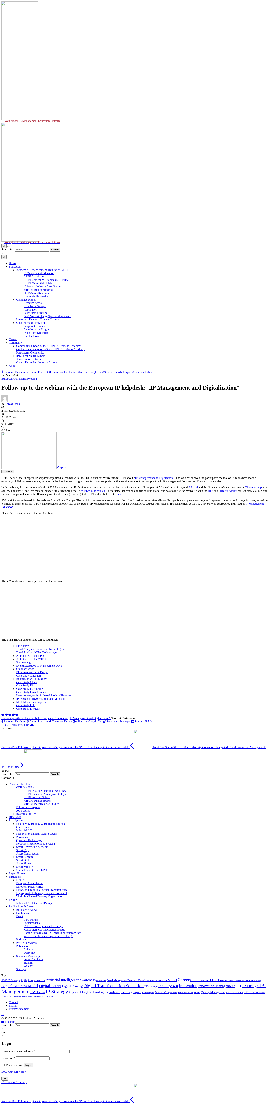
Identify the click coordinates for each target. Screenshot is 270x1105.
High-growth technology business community (42, 893)
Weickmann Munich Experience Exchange (48, 936)
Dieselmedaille (32, 922)
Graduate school (25, 668)
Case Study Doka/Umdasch (32, 692)
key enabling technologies (88, 992)
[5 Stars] (16, 714)
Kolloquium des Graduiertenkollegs (44, 929)
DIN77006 (15, 817)
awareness (88, 980)
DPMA (20, 880)
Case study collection (28, 675)
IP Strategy (57, 991)
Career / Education (19, 784)
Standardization (258, 992)
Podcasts (21, 939)
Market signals (148, 993)
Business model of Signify (31, 678)
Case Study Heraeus (28, 708)
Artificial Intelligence (62, 980)
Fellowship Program (28, 807)
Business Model (165, 980)
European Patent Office (29, 886)
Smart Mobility (25, 866)
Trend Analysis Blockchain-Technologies (40, 649)
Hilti (210, 490)
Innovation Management (216, 986)
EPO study (22, 645)
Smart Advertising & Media (32, 846)
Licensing (126, 992)
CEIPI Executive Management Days (45, 794)
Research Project (26, 813)
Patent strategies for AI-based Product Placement (44, 695)
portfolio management (189, 992)
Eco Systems (16, 820)
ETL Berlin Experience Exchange (43, 926)
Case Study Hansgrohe (29, 688)
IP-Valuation (37, 992)
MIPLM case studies (93, 490)
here (119, 494)
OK (4, 1078)
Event (19, 916)
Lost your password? (13, 1071)
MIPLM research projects (31, 702)
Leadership (114, 992)
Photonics (22, 837)
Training (28, 962)
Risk (228, 992)
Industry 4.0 (168, 986)
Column (28, 949)
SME (31, 724)
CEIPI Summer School (37, 797)
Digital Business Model (19, 986)
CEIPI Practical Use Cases (208, 980)
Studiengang (23, 662)
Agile (24, 980)
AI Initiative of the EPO (30, 655)
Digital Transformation (14, 724)
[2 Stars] (6, 714)
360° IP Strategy (10, 980)
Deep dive (29, 952)
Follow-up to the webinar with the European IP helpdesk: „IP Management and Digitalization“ (56, 718)
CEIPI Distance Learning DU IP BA (45, 790)
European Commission (14, 378)
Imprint (13, 1005)
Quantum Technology (29, 840)
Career (184, 979)
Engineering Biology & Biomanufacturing (40, 823)
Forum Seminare (33, 959)
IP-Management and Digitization (154, 478)
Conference (23, 913)
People (13, 899)
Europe (153, 986)
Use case (49, 996)
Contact (13, 1002)
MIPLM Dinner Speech (37, 800)
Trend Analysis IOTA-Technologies (37, 652)
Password (8, 1058)
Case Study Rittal (26, 685)
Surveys (21, 969)
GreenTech (22, 827)
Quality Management (213, 992)
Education (134, 985)
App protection (36, 980)
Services (237, 992)
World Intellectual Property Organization (39, 896)
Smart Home (23, 863)
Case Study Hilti (25, 705)
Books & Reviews (26, 909)
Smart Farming (24, 856)
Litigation (137, 992)
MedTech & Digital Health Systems (36, 833)
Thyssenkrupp (253, 487)
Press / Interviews (26, 942)
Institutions (15, 876)
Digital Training (72, 986)
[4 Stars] (13, 714)
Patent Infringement (166, 992)
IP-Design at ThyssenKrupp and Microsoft (41, 698)
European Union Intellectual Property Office (42, 889)
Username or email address (18, 1051)
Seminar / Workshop (28, 956)
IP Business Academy (14, 1082)
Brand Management (117, 980)
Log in (28, 1065)
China (229, 980)
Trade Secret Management (33, 996)
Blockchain (101, 981)
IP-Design (250, 985)
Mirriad (193, 487)
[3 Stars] (9, 714)
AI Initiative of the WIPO (31, 659)
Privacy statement (19, 1008)
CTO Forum (31, 919)
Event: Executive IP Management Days (39, 665)
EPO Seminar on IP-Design (32, 672)
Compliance (237, 980)
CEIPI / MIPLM (25, 787)
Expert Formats (18, 873)
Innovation (188, 985)
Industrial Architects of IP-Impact (35, 903)
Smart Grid (22, 860)
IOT (238, 986)
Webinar (33, 378)
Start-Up (6, 996)
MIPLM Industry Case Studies (41, 803)
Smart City (22, 850)
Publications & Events (22, 906)
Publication (22, 946)
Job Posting (23, 810)
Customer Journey (252, 980)
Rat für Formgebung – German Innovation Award (52, 932)
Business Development (140, 980)
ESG (146, 986)
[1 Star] (2, 714)
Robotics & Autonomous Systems (35, 843)
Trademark (16, 996)
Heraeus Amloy (228, 490)
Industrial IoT (24, 830)
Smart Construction (27, 853)
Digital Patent (50, 985)
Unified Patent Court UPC (31, 870)
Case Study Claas (26, 682)
